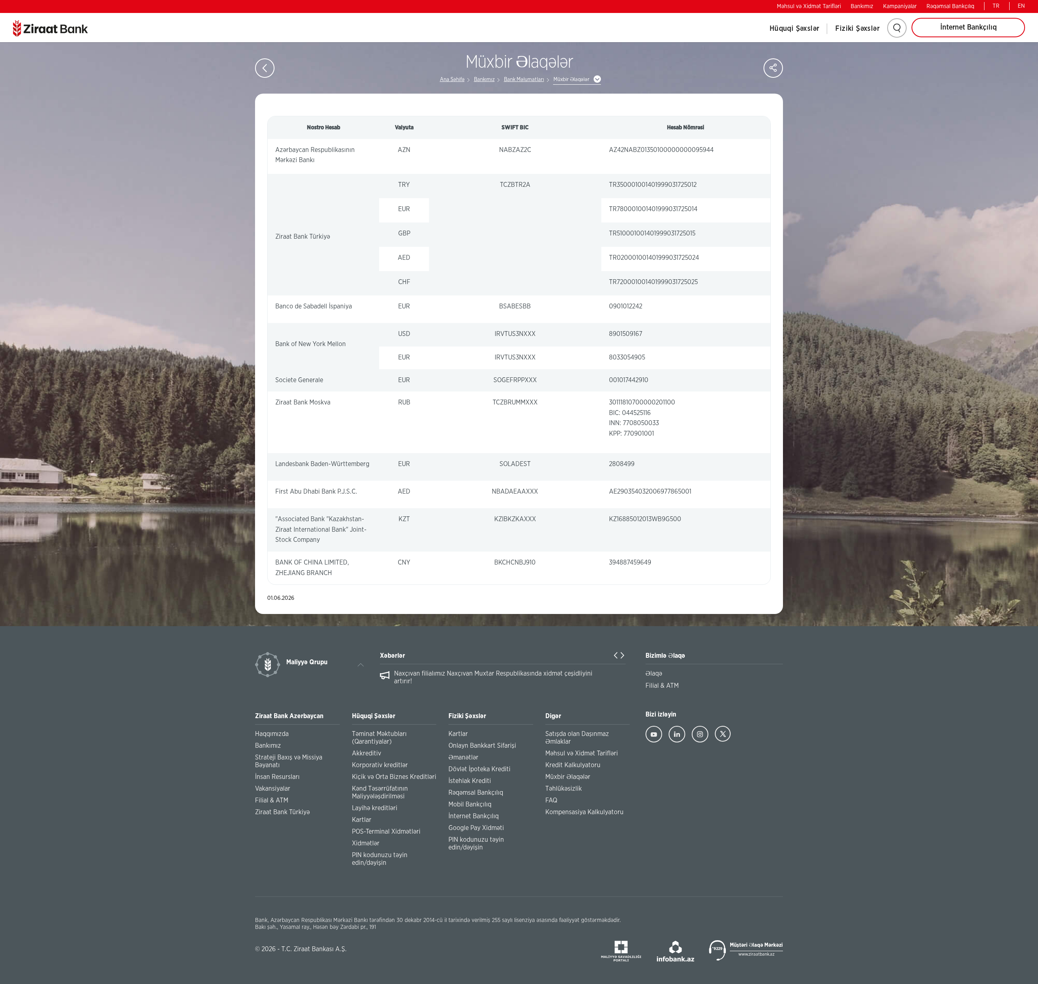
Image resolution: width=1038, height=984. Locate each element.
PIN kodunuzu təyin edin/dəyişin (379, 859)
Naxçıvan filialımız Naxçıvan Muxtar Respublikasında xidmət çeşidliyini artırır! (493, 677)
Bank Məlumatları (524, 79)
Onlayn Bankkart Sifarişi (482, 745)
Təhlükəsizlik (563, 788)
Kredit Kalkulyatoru (572, 765)
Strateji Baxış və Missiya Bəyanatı (288, 761)
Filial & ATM (271, 800)
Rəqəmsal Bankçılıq (950, 6)
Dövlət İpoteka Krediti (479, 769)
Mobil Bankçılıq (469, 804)
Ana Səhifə (452, 79)
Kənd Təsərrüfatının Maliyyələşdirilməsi (380, 792)
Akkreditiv (366, 753)
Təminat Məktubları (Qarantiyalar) (379, 738)
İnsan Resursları (277, 777)
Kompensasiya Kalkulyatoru (584, 812)
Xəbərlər (392, 655)
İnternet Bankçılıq (968, 27)
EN (1021, 6)
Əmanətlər (463, 757)
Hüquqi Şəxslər (794, 28)
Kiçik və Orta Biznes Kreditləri (394, 777)
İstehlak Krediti (469, 781)
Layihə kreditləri (374, 808)
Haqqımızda (272, 734)
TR (996, 6)
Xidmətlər (366, 843)
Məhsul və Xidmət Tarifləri (809, 6)
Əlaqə (654, 673)
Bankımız (862, 6)
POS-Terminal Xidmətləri (386, 831)
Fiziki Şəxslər (857, 28)
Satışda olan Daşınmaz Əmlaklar (577, 738)
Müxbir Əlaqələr (567, 777)
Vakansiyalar (272, 788)
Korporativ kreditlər (380, 765)
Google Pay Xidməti (476, 828)
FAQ (551, 800)
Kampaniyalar (900, 6)
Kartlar (361, 820)
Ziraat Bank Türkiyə (282, 812)
